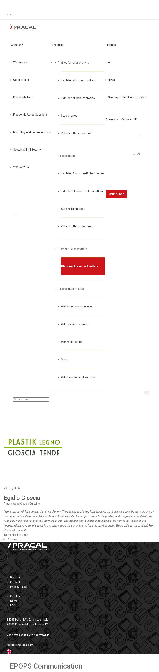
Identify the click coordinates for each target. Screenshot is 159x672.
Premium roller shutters (72, 248)
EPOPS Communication (46, 666)
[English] (9, 651)
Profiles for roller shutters (73, 62)
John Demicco (11, 539)
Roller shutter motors (71, 288)
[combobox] (79, 651)
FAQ (12, 605)
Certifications (18, 596)
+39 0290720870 (39, 635)
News (13, 600)
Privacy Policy (18, 586)
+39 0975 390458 (17, 635)
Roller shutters (67, 155)
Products (15, 577)
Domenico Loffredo (14, 534)
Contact (15, 582)
